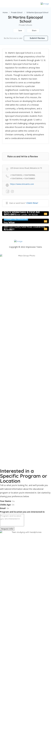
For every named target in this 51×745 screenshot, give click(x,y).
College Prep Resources (16, 219)
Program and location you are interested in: (22, 511)
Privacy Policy (21, 252)
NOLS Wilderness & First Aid (22, 212)
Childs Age (5, 504)
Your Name (5, 501)
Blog (34, 252)
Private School (16, 12)
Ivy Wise (9, 222)
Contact (13, 250)
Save (20, 30)
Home (5, 12)
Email (3, 508)
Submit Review (37, 38)
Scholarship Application (31, 250)
